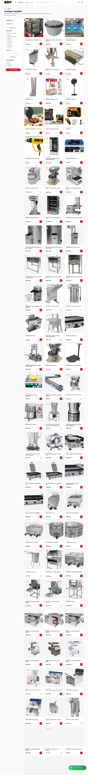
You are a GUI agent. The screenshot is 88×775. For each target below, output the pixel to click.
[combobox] (48, 2)
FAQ (32, 2)
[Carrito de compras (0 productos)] (82, 2)
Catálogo (20, 2)
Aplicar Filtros (13, 69)
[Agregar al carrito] (41, 44)
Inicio (15, 2)
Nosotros (27, 2)
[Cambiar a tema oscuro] (79, 2)
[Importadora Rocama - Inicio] (8, 2)
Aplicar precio (13, 56)
